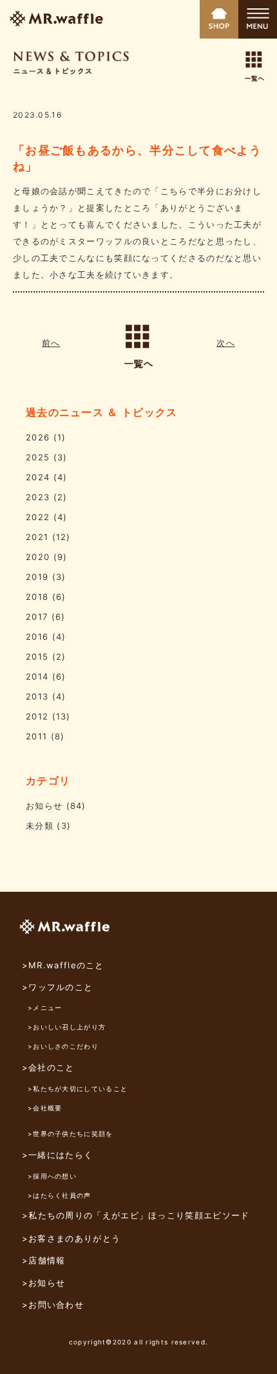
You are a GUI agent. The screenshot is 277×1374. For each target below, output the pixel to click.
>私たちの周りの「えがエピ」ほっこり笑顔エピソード (136, 1215)
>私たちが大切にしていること (78, 1088)
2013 (37, 696)
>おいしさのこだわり (63, 1046)
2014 (37, 676)
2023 (38, 497)
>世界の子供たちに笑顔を (70, 1133)
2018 (37, 597)
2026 (38, 437)
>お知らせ (44, 1283)
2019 (37, 577)
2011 (36, 736)
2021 (37, 537)
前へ (51, 343)
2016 (37, 636)
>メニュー (45, 1007)
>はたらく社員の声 (59, 1195)
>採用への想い (52, 1176)
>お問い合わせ (53, 1304)
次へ (225, 343)
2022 (38, 517)
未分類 (39, 825)
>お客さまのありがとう (71, 1238)
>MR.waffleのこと (63, 965)
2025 (38, 457)
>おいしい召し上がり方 (67, 1027)
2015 (37, 656)
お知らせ (44, 805)
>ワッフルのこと (57, 987)
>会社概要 (45, 1108)
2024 (38, 477)
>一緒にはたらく (57, 1155)
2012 (37, 716)
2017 (37, 616)
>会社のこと (48, 1067)
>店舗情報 (44, 1260)
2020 (38, 557)
